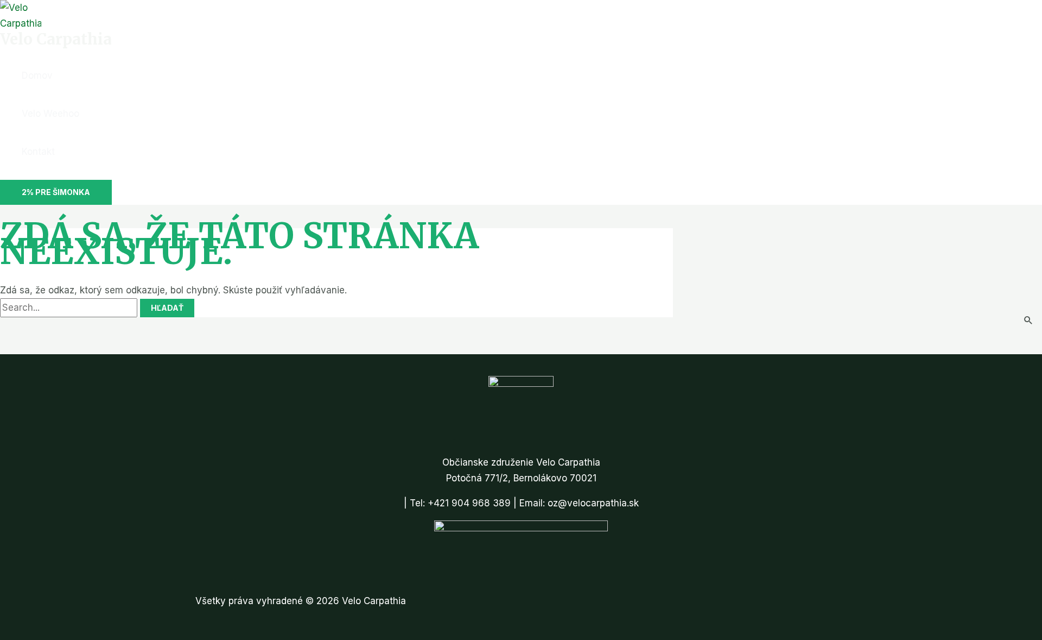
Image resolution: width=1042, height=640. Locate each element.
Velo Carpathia (56, 39)
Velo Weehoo (50, 113)
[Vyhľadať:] (70, 307)
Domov (37, 75)
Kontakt (38, 151)
